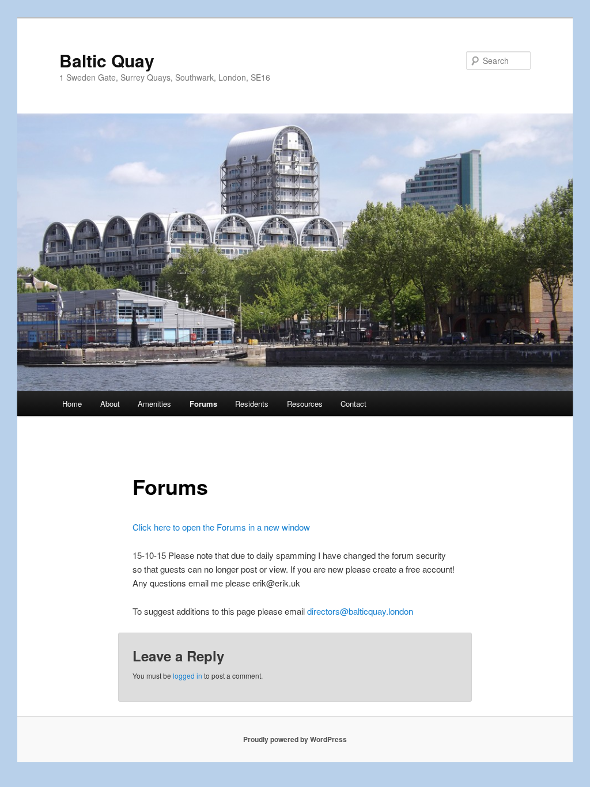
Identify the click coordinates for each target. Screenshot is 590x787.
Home (72, 403)
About (110, 403)
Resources (305, 403)
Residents (251, 403)
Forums (203, 403)
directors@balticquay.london (360, 611)
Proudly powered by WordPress (295, 739)
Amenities (154, 403)
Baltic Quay (106, 60)
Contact (353, 403)
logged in (187, 675)
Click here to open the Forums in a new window (221, 527)
